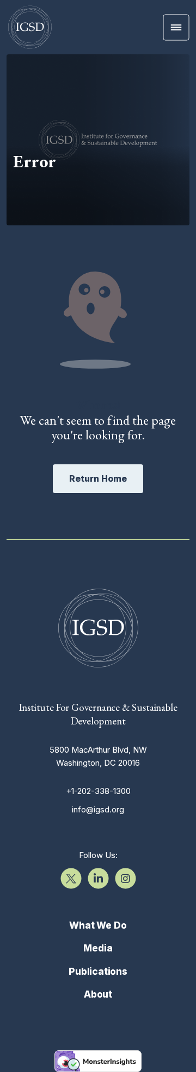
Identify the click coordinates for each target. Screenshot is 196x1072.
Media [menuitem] (97, 948)
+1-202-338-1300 (98, 791)
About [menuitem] (98, 994)
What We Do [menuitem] (97, 925)
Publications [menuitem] (98, 971)
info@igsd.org (98, 809)
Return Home (98, 478)
